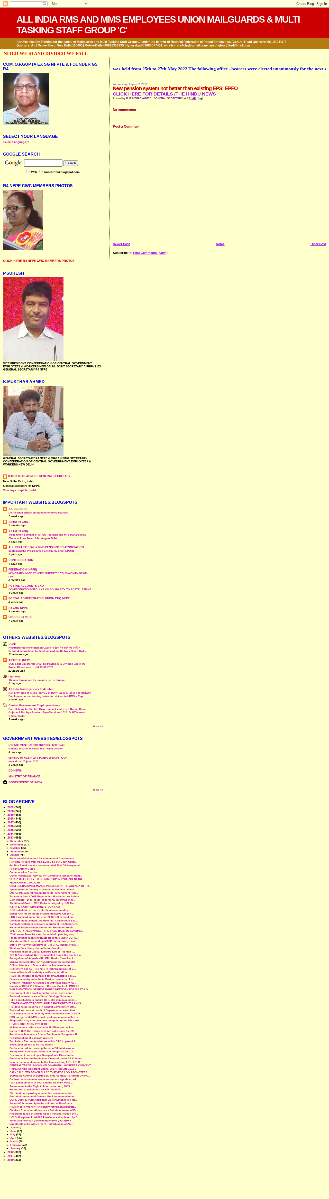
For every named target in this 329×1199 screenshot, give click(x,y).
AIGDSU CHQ (17, 508)
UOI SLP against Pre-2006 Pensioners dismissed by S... (45, 1117)
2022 (10, 807)
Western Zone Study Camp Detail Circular (35, 948)
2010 (10, 1159)
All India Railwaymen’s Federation (31, 689)
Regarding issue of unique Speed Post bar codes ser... (44, 1113)
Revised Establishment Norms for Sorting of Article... (43, 927)
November (17, 844)
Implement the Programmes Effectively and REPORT (41, 550)
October (15, 847)
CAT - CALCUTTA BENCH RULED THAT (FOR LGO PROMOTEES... (50, 1072)
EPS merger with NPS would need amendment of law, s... (45, 1017)
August (15, 854)
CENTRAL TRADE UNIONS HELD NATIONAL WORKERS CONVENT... (51, 1065)
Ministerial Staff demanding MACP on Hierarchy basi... (43, 941)
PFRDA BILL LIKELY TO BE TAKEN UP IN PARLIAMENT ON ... (47, 879)
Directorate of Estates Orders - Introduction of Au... (41, 1123)
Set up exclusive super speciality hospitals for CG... (42, 1051)
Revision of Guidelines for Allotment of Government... (43, 858)
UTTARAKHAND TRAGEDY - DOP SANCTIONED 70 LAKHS (45, 1003)
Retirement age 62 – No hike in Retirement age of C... (43, 968)
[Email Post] (200, 98)
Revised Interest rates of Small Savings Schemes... (42, 996)
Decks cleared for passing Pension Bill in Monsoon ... (43, 1048)
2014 (10, 833)
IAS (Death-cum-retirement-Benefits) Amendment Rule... (44, 892)
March (14, 1141)
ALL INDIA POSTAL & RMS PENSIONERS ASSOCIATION (46, 547)
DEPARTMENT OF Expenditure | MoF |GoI (36, 744)
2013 (10, 837)
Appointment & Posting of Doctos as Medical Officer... (43, 889)
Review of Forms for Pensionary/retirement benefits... (43, 1106)
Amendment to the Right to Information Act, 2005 (40, 1086)
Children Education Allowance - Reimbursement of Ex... (44, 1110)
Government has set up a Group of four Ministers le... (43, 1055)
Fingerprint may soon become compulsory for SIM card (44, 1020)
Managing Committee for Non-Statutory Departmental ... (44, 961)
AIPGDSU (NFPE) (20, 660)
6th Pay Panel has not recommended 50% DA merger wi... (46, 865)
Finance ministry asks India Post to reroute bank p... (42, 979)
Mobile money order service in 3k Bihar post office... (42, 1027)
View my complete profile (20, 490)
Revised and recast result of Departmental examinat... (43, 1010)
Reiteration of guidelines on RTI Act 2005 (35, 1089)
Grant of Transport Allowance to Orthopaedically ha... (43, 982)
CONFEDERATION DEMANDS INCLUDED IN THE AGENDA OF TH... (50, 885)
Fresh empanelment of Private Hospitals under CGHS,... (44, 937)
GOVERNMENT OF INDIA (25, 782)
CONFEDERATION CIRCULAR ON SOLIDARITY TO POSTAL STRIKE (49, 589)
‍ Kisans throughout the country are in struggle (37, 680)
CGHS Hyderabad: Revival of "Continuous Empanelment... (46, 875)
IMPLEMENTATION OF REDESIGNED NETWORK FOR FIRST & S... (50, 989)
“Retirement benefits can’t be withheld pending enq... (43, 934)
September (17, 851)
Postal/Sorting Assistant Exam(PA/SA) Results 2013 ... (43, 1068)
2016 (10, 825)
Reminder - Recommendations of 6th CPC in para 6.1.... (44, 1041)
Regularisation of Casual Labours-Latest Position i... (42, 951)
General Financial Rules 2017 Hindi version (35, 748)
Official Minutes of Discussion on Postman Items (40, 965)
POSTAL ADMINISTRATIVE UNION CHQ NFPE (39, 598)
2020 (10, 811)
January (15, 1148)
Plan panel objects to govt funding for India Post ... (41, 1082)
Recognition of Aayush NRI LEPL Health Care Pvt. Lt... (43, 958)
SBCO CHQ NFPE (20, 616)
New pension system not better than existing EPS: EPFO (45, 1062)
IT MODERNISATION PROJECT (28, 1024)
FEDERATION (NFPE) (22, 569)
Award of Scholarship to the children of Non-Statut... (42, 1103)
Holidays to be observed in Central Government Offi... (43, 1006)
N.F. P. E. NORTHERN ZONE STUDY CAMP (35, 906)
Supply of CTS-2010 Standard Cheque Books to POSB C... (45, 986)
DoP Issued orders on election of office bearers (38, 512)
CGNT (12, 643)
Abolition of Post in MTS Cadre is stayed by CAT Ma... (43, 903)
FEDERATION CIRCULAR (25, 882)
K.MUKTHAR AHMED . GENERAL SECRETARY (155, 98)
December (17, 841)
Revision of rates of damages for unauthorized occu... (43, 975)
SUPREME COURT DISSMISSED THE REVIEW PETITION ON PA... (50, 1075)
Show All (98, 726)
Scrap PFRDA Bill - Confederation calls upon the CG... (43, 1031)
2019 (10, 814)
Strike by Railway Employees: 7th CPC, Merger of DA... (44, 944)
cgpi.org (14, 676)
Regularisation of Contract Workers (31, 1037)
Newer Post (121, 244)
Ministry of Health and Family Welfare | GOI (37, 757)
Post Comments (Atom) (150, 253)
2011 (10, 1155)
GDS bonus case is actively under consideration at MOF (45, 1013)
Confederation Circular (24, 872)
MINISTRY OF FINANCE (24, 776)
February (16, 1145)
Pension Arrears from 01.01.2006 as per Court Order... (43, 861)
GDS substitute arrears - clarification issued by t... (41, 910)
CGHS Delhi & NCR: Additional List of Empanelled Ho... (44, 1099)
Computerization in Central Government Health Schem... (44, 923)
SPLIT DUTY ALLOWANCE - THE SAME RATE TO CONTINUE (46, 930)
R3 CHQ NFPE (18, 607)
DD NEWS (15, 770)
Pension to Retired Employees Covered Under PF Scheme (46, 1058)
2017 (10, 822)
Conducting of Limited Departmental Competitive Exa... (44, 920)
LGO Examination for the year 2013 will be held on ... (43, 917)
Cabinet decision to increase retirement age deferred (43, 1079)
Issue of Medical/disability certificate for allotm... (40, 972)
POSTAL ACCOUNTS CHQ (26, 585)
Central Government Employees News (34, 705)
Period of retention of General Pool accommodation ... (43, 1096)
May (13, 1134)
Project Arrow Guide (22, 868)
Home (220, 244)
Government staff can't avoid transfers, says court (41, 993)
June (13, 1131)
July (13, 1127)
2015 (10, 829)
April (13, 1138)
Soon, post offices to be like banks (31, 1044)
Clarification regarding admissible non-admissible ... (42, 1093)
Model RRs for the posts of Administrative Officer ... (42, 913)
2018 (10, 818)
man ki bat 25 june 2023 (23, 761)
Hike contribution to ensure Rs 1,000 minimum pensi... (44, 999)
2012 (10, 1152)
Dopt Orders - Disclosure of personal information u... (42, 899)
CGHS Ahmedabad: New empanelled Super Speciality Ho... (46, 955)
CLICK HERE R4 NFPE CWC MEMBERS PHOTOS (39, 261)
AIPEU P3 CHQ (18, 521)
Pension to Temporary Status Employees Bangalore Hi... (45, 1034)
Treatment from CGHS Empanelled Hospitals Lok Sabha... (45, 896)
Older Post (318, 244)
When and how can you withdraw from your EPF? (40, 1120)
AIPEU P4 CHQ (18, 530)
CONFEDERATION (20, 560)
